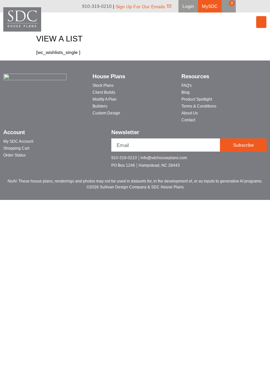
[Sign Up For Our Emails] (169, 6)
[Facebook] (247, 6)
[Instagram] (265, 6)
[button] (188, 6)
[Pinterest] (256, 6)
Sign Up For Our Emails (140, 6)
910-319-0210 (97, 6)
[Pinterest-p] (251, 161)
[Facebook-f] (228, 161)
